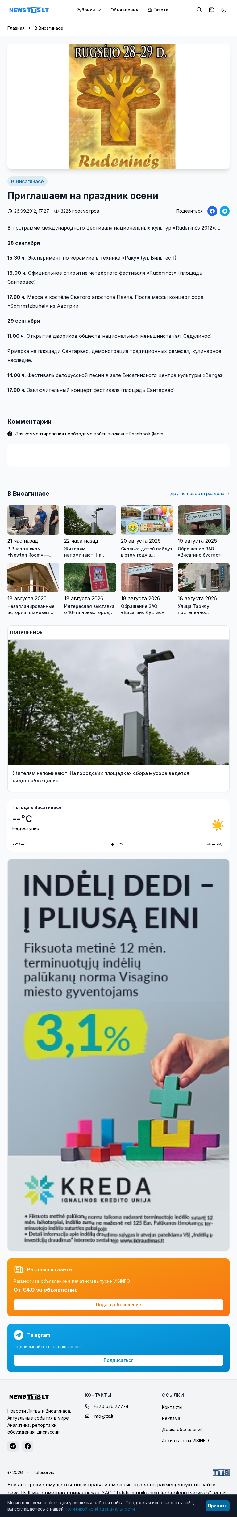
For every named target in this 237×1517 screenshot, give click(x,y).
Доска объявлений (182, 1429)
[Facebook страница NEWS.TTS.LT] (27, 1446)
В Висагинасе (49, 28)
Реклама (171, 1418)
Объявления (124, 9)
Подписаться (119, 1360)
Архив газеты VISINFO (185, 1440)
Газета (160, 9)
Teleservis (43, 1472)
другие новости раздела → (200, 493)
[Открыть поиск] (199, 9)
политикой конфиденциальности (100, 1508)
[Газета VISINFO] (211, 9)
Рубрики (85, 9)
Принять (217, 1505)
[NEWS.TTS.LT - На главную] (29, 10)
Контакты (172, 1407)
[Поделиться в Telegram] (225, 211)
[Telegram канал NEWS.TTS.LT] (13, 1446)
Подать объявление (118, 1304)
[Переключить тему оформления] (224, 9)
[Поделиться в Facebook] (212, 211)
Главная (16, 28)
